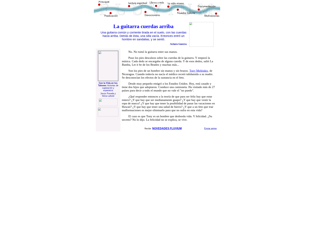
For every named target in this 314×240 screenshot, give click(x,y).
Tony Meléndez (198, 70)
